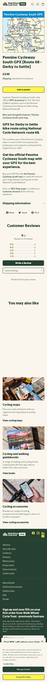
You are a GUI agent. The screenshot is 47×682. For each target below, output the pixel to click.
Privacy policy (8, 565)
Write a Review (23, 263)
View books (9, 473)
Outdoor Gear (8, 591)
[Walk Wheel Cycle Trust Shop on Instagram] (38, 533)
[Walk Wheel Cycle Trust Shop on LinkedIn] (43, 533)
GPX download (17, 100)
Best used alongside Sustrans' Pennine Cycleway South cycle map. (21, 116)
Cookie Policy (8, 664)
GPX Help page (18, 188)
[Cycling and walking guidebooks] (23, 438)
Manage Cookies (23, 669)
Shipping (7, 78)
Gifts (4, 595)
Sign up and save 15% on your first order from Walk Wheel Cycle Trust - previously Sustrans (23, 613)
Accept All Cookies (23, 677)
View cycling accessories (16, 522)
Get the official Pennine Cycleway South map (20, 157)
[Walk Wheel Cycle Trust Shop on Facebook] (33, 533)
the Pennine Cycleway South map (19, 175)
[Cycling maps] (23, 388)
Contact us (7, 553)
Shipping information (17, 203)
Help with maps (9, 549)
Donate (6, 599)
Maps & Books (9, 582)
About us (6, 544)
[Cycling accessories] (23, 490)
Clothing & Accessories (12, 586)
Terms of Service (9, 569)
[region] (23, 662)
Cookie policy (8, 573)
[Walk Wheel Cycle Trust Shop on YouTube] (43, 536)
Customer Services (11, 191)
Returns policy (8, 561)
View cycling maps (12, 420)
